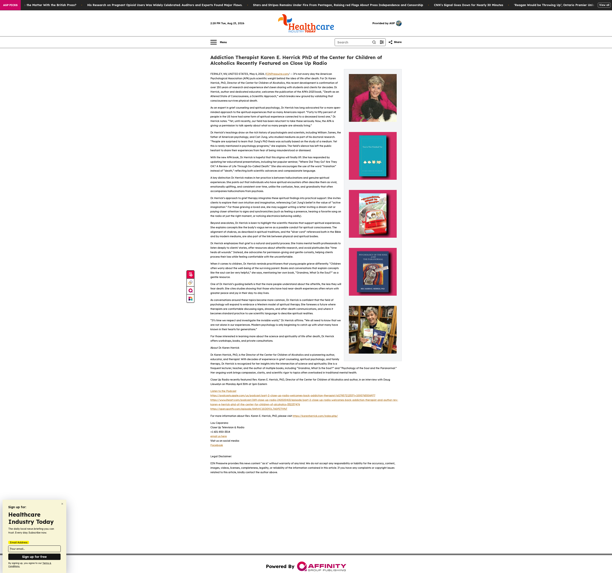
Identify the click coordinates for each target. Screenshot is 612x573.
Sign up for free (34, 557)
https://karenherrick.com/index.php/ (315, 415)
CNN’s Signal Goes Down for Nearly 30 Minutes (468, 5)
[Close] (62, 503)
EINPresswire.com (277, 73)
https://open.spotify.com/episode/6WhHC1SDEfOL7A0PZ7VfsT (248, 408)
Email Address (18, 542)
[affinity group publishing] (190, 291)
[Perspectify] (190, 283)
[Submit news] (190, 275)
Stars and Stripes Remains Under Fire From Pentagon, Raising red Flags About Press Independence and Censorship (338, 5)
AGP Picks (10, 5)
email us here (218, 436)
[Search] (374, 42)
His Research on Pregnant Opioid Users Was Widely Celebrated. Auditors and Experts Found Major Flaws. (164, 5)
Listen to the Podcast (223, 391)
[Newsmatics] (190, 299)
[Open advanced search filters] (382, 42)
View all (604, 5)
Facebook (216, 445)
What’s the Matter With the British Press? (45, 5)
